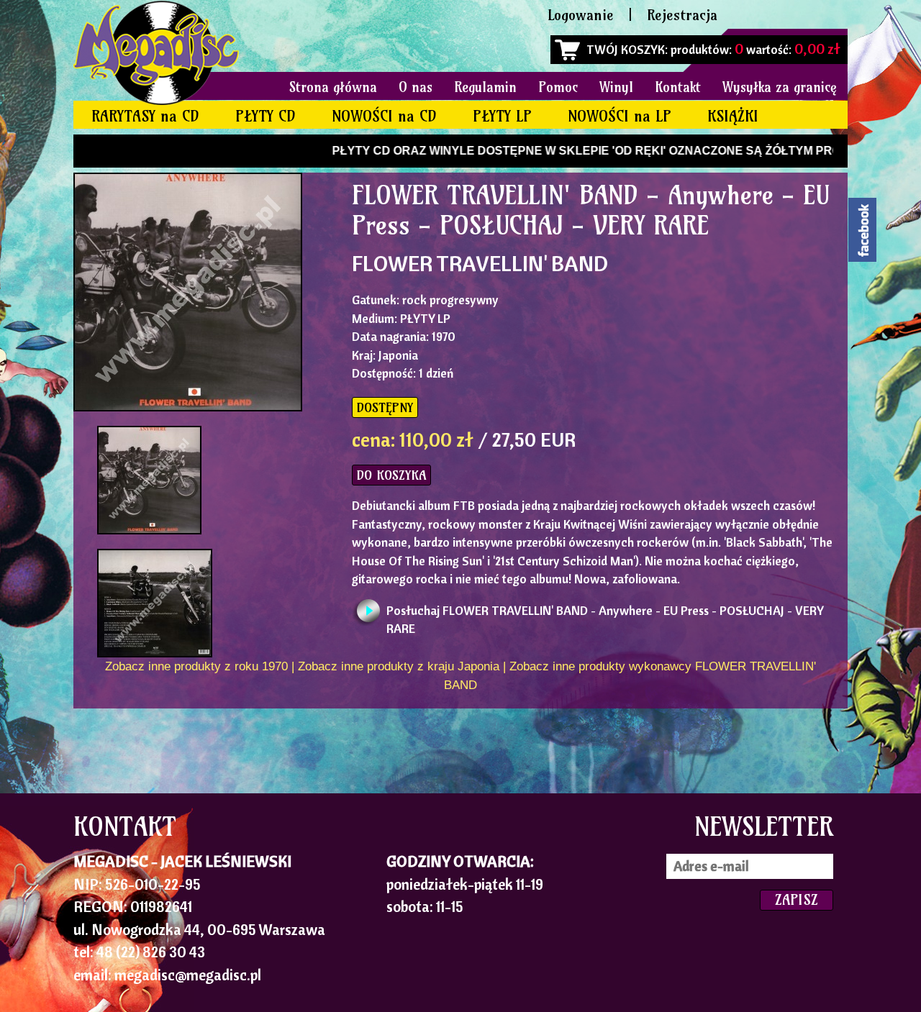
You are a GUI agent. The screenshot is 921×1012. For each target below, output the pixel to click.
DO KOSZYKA (391, 475)
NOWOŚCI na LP (619, 116)
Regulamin (485, 87)
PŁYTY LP (502, 116)
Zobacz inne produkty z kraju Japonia (398, 666)
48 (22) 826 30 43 (150, 951)
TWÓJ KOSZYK (625, 49)
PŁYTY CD (265, 116)
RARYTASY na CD (145, 116)
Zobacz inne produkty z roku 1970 (196, 666)
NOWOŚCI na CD (384, 116)
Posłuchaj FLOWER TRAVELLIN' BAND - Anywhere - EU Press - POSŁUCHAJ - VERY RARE (605, 614)
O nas (415, 87)
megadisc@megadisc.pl (187, 974)
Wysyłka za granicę (779, 87)
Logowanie (581, 15)
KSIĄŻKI (732, 116)
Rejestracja (682, 15)
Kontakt (678, 87)
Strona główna (333, 87)
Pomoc (558, 87)
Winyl (616, 87)
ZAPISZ (796, 899)
